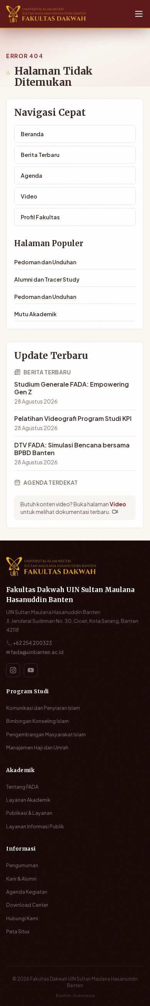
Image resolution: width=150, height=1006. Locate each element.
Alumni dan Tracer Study (47, 279)
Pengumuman (22, 865)
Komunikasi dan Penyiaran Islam (43, 708)
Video (29, 196)
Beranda (32, 133)
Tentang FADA (22, 787)
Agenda (31, 175)
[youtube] (31, 670)
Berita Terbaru (40, 154)
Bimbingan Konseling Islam (37, 721)
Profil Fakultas (40, 217)
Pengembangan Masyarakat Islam (46, 734)
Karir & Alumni (21, 879)
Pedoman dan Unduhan (45, 262)
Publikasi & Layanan (29, 813)
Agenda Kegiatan (26, 892)
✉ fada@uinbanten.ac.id (34, 652)
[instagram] (13, 670)
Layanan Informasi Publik (35, 826)
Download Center (27, 905)
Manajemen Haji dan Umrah (37, 747)
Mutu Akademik (35, 313)
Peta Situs (18, 931)
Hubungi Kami (22, 918)
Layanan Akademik (28, 800)
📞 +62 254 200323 (29, 643)
